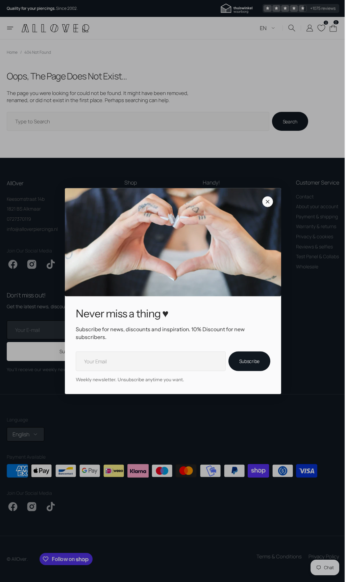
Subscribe (247, 361)
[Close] (265, 201)
